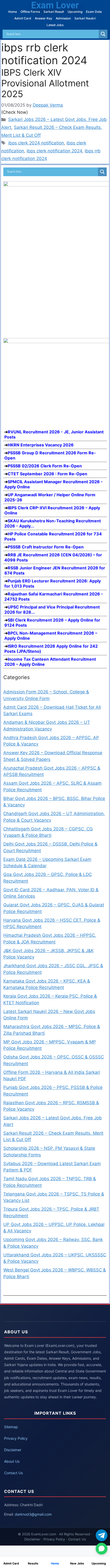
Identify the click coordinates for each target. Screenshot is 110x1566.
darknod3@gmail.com (33, 1514)
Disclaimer (12, 1450)
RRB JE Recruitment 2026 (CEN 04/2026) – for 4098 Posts (53, 557)
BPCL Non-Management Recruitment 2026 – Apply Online (50, 635)
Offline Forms (30, 12)
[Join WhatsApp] (101, 1548)
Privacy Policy (16, 1438)
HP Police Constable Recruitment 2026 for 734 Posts (53, 536)
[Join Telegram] (101, 1535)
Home (12, 12)
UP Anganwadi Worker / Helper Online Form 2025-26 (49, 497)
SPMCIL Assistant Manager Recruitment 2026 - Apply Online (53, 484)
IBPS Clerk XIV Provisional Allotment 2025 (45, 83)
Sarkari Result (53, 12)
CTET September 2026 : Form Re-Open (47, 473)
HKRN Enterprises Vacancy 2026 (41, 444)
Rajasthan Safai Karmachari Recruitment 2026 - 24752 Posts (53, 596)
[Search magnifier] (103, 34)
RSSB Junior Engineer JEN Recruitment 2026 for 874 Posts (54, 570)
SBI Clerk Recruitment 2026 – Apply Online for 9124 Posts (52, 622)
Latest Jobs (55, 25)
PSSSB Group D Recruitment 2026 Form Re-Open (50, 455)
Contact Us (13, 1473)
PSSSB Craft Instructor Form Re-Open (46, 546)
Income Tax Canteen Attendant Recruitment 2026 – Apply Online (50, 662)
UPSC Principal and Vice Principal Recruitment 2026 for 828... (52, 609)
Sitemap (11, 1427)
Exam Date (94, 12)
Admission (63, 18)
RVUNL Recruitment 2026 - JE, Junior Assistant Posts (54, 434)
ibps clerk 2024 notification (36, 142)
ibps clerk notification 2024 (54, 150)
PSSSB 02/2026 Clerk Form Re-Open (45, 465)
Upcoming (75, 12)
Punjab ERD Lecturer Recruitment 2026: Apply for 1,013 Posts (52, 583)
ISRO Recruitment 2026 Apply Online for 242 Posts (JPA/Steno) (51, 649)
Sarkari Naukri (85, 18)
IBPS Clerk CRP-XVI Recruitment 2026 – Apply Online (52, 510)
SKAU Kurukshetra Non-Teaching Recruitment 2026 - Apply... (52, 523)
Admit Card (22, 18)
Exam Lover (55, 5)
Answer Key (43, 18)
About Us (11, 1461)
